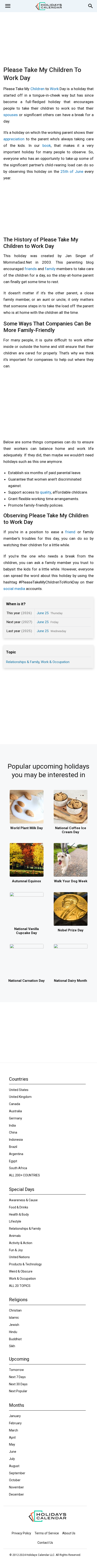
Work (54, 89)
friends (31, 269)
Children (37, 89)
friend (70, 532)
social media (14, 588)
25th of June (71, 171)
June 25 (42, 613)
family (50, 269)
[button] (7, 6)
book (46, 145)
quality (45, 492)
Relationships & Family (22, 662)
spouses (10, 115)
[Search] (90, 6)
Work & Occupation (55, 662)
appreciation (13, 139)
